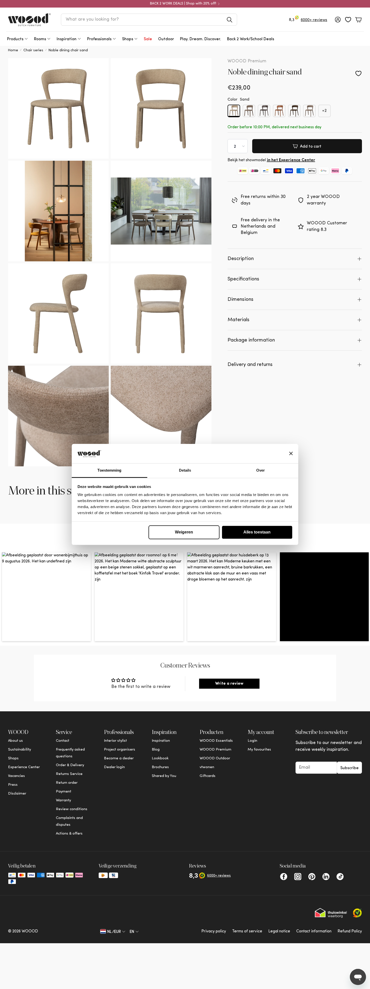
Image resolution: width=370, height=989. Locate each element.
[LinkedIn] (326, 877)
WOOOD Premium (247, 61)
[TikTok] (340, 877)
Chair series (33, 50)
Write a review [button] (229, 684)
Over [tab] (260, 470)
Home (13, 50)
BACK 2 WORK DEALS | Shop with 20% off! (183, 4)
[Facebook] (284, 877)
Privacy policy (213, 931)
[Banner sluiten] (291, 453)
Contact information (313, 931)
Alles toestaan (257, 532)
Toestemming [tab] (109, 470)
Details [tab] (185, 470)
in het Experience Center (291, 160)
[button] (149, 19)
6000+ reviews (314, 20)
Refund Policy (350, 931)
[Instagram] (298, 877)
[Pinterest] (312, 877)
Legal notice (279, 931)
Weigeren (184, 532)
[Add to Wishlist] (358, 73)
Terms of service (247, 931)
